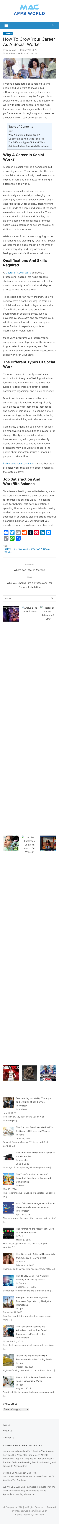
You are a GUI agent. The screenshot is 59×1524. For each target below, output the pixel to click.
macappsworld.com (25, 1511)
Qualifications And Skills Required (26, 138)
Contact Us (8, 1437)
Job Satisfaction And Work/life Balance (28, 146)
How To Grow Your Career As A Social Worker (27, 550)
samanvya (11, 50)
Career (8, 33)
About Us (7, 1430)
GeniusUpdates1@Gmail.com (29, 1514)
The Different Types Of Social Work (26, 142)
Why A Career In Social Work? (24, 135)
